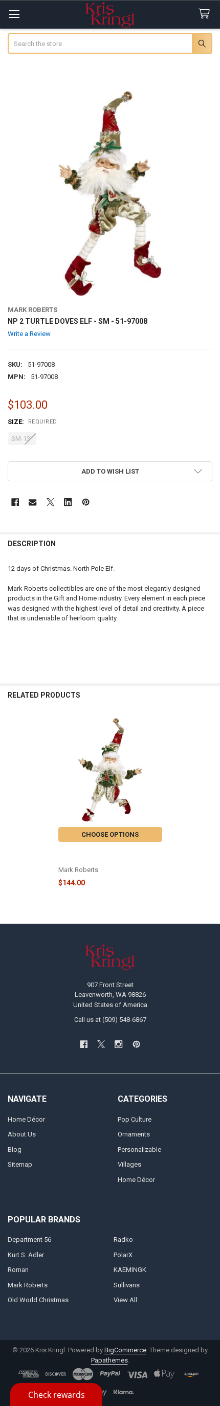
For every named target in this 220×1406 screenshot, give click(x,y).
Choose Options (110, 834)
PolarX (123, 1255)
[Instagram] (119, 1044)
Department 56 (29, 1239)
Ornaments (134, 1134)
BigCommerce (125, 1350)
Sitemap (20, 1164)
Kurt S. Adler (26, 1255)
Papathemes (109, 1360)
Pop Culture (134, 1119)
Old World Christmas (38, 1300)
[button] (110, 471)
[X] (50, 502)
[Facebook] (15, 502)
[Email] (32, 502)
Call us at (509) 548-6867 (110, 1019)
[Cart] (206, 14)
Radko (123, 1239)
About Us (22, 1134)
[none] (110, 193)
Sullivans (127, 1285)
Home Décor (26, 1119)
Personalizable (139, 1149)
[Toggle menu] (14, 14)
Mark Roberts (28, 1285)
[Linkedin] (67, 502)
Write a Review (29, 334)
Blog (14, 1149)
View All (125, 1300)
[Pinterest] (85, 502)
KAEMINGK (130, 1270)
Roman (18, 1270)
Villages (129, 1164)
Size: (32, 422)
